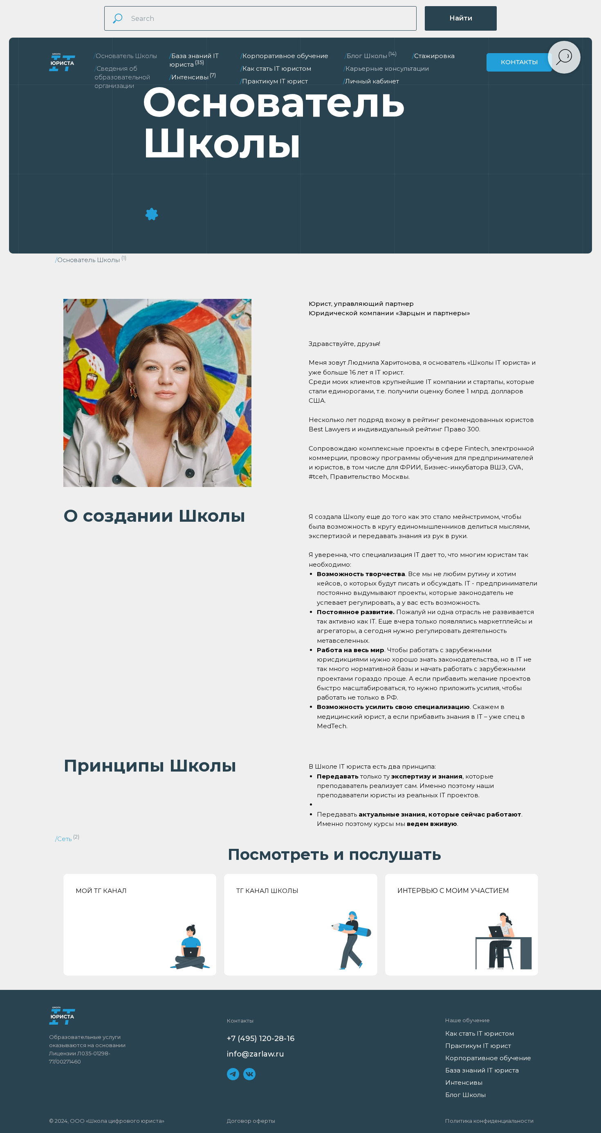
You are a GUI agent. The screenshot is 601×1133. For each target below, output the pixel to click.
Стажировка (433, 56)
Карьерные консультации (386, 68)
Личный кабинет (371, 81)
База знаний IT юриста (482, 1070)
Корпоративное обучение (284, 56)
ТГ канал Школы (267, 891)
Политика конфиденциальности (489, 1120)
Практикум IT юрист (274, 81)
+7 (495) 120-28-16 (260, 1038)
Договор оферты (251, 1120)
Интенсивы (192, 77)
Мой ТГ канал (101, 891)
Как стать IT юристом (275, 68)
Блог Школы (371, 56)
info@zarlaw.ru (255, 1054)
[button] (519, 62)
